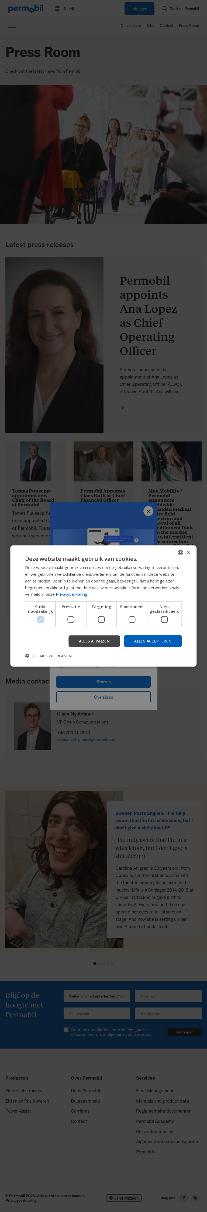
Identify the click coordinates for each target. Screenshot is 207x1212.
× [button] (188, 552)
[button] (48, 655)
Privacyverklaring (71, 594)
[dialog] (103, 606)
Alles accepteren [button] (152, 641)
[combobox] (180, 552)
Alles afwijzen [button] (94, 641)
